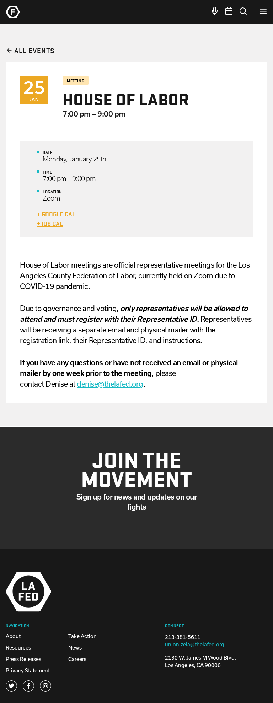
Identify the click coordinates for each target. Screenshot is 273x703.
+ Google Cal (56, 213)
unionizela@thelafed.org (194, 644)
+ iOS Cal (50, 223)
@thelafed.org (110, 383)
